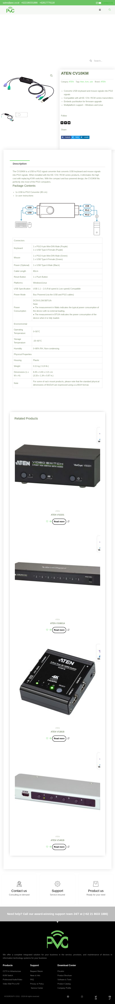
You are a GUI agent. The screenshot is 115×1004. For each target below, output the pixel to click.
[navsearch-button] (110, 10)
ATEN (53, 35)
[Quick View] (50, 521)
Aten (82, 82)
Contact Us (107, 3)
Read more (59, 521)
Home (47, 35)
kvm (87, 82)
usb (91, 82)
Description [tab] (20, 163)
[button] (51, 75)
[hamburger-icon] (100, 10)
